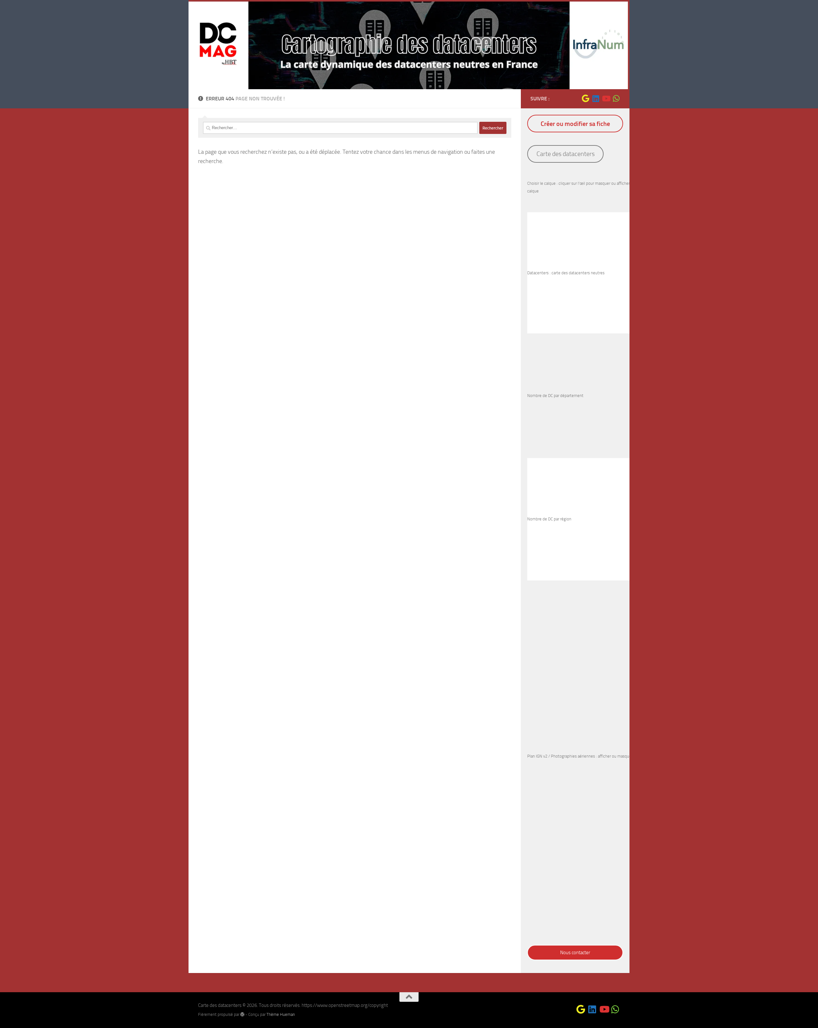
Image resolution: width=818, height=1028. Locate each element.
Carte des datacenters (565, 154)
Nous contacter (575, 952)
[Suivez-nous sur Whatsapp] (616, 98)
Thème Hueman (280, 1014)
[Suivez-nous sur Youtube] (606, 98)
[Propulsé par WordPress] (242, 1014)
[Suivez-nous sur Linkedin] (595, 98)
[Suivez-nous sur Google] (585, 98)
